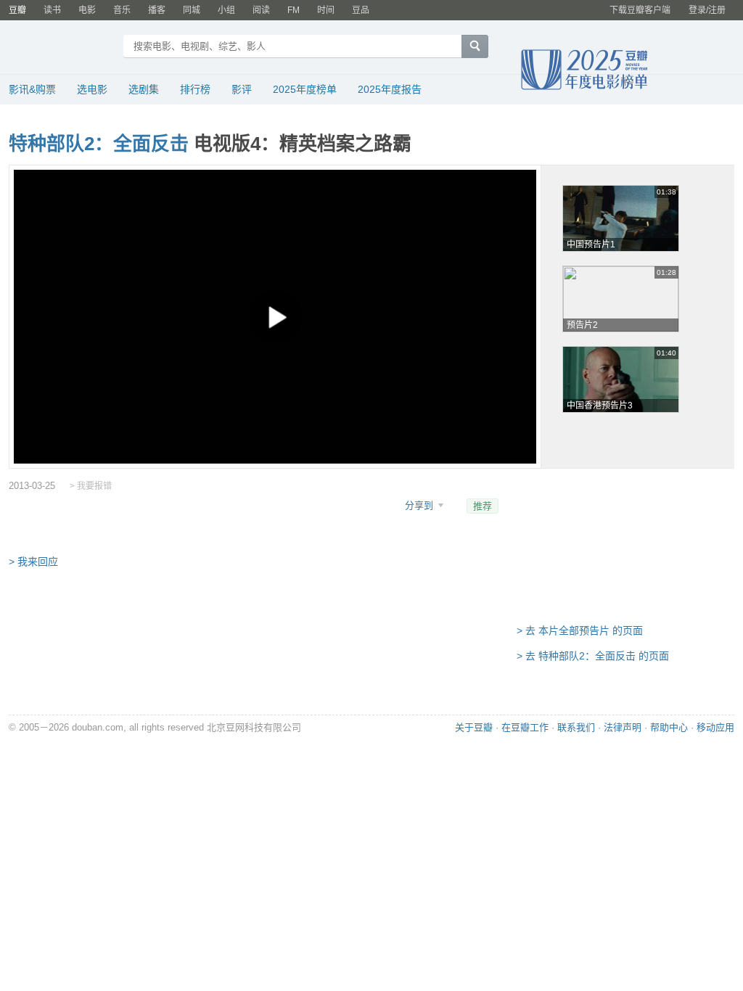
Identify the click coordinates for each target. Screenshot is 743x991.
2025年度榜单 (305, 89)
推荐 (482, 506)
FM (293, 10)
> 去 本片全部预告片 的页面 (580, 630)
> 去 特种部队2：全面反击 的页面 (593, 656)
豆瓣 (17, 10)
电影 (87, 10)
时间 (325, 10)
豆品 (360, 10)
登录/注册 (707, 10)
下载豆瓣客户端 (639, 10)
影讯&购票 (32, 89)
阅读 (261, 10)
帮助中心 (669, 727)
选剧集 (143, 89)
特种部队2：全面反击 (99, 144)
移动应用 (715, 727)
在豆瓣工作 (525, 727)
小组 (226, 10)
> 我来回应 (33, 561)
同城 (191, 10)
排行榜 (195, 89)
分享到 (420, 505)
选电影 (92, 89)
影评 (241, 89)
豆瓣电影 (61, 48)
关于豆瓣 (474, 727)
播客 (156, 10)
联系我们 (576, 727)
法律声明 (622, 727)
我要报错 (94, 486)
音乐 (122, 10)
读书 (52, 10)
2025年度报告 (390, 89)
